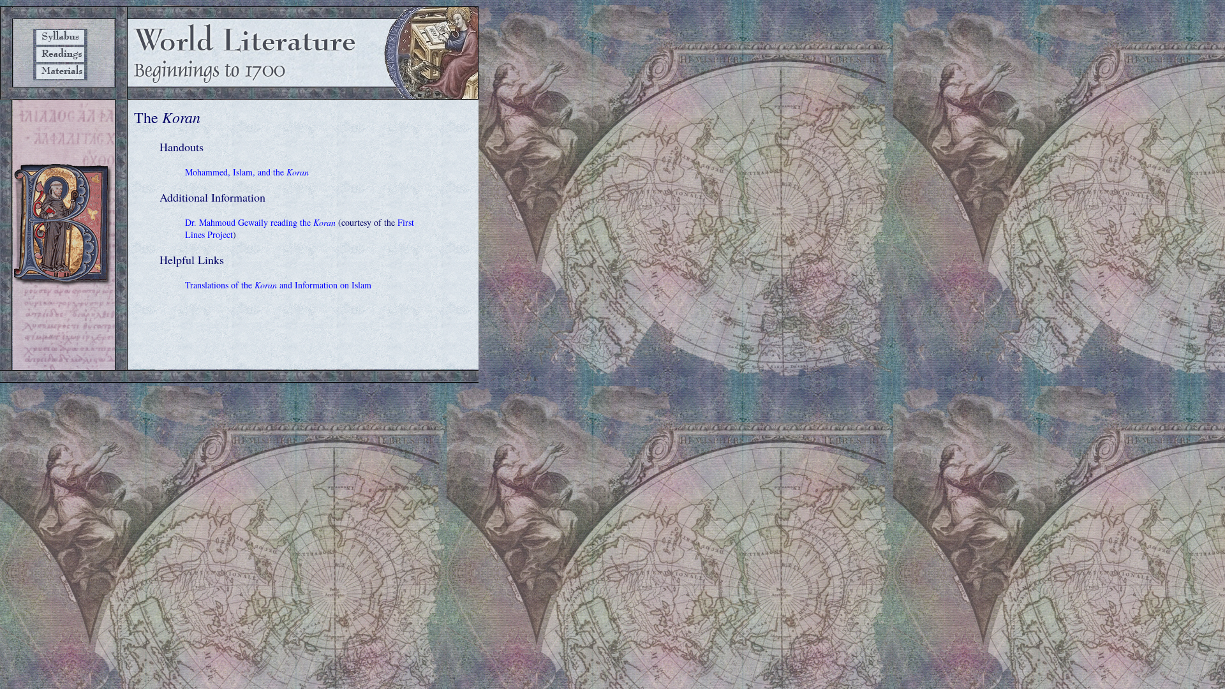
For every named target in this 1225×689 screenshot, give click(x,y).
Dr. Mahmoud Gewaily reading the (260, 222)
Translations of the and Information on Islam (278, 285)
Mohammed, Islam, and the (247, 172)
